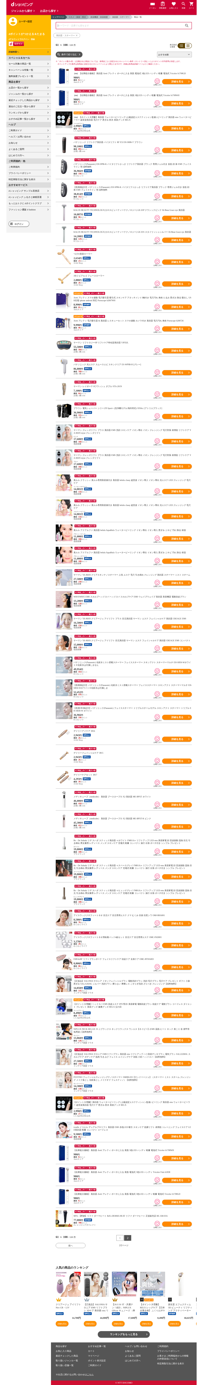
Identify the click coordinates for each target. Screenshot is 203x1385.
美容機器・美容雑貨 (99, 17)
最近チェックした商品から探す (24, 100)
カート (91, 1351)
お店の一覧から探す (19, 87)
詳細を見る (177, 81)
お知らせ (13, 143)
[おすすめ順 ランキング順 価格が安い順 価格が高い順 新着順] (173, 54)
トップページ (58, 17)
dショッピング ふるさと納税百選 (25, 197)
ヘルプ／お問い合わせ (20, 136)
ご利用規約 (14, 167)
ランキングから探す (19, 113)
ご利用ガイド (15, 130)
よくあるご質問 (16, 149)
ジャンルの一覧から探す (21, 94)
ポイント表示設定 (97, 1360)
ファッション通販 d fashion (22, 209)
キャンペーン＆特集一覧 (21, 70)
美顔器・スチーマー (121, 17)
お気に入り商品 (63, 1351)
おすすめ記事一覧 (97, 1346)
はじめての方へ (16, 155)
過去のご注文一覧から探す (22, 106)
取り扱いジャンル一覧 (67, 1360)
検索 (186, 25)
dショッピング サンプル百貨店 (24, 191)
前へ (70, 1245)
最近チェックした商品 (67, 1356)
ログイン (19, 224)
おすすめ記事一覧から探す (22, 119)
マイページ (93, 1356)
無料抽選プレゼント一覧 (21, 76)
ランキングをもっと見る (124, 1334)
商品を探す (61, 1346)
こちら (90, 1374)
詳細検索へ (14, 52)
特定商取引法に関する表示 (22, 179)
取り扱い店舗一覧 (65, 1365)
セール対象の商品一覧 (20, 64)
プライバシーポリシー (20, 173)
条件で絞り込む (69, 54)
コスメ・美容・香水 (77, 17)
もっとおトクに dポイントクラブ (25, 203)
